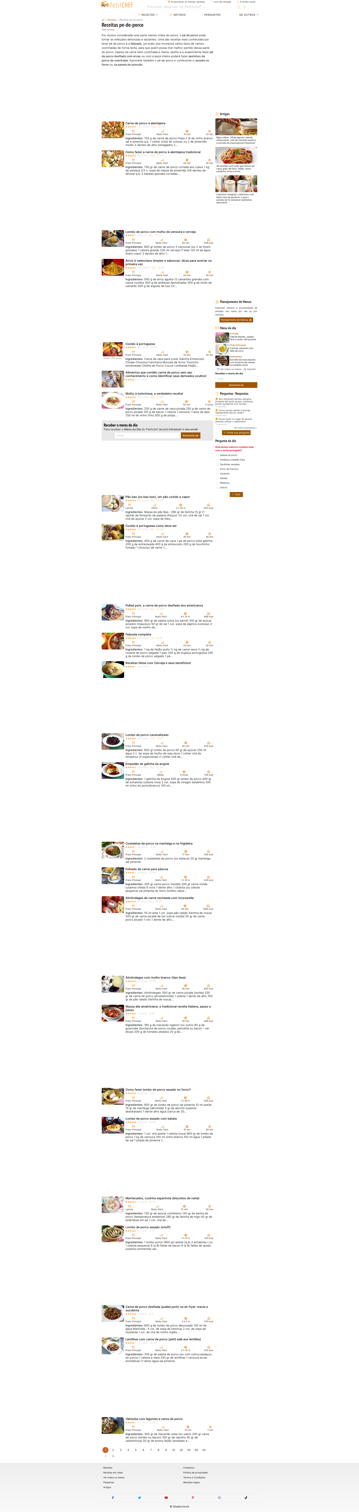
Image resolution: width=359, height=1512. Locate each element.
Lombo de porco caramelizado (147, 735)
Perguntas (212, 14)
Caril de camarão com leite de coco (241, 349)
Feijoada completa (138, 634)
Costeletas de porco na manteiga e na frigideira (159, 843)
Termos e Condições (194, 1477)
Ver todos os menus (230, 369)
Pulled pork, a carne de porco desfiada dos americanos (164, 605)
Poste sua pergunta (237, 432)
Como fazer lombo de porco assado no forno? (158, 1089)
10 (173, 1450)
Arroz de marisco (229, 469)
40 (196, 1450)
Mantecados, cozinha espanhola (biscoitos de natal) (162, 1198)
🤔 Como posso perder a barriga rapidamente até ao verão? (232, 411)
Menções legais (191, 1482)
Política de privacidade (195, 1472)
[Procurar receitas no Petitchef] (239, 7)
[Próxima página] (105, 1456)
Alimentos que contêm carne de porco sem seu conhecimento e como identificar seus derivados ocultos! (166, 374)
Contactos (188, 1467)
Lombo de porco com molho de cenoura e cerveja (161, 232)
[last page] (113, 1456)
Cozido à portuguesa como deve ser (151, 526)
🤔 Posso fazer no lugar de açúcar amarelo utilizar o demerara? (233, 420)
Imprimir (251, 369)
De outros (247, 14)
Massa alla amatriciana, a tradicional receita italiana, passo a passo (168, 1008)
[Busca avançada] (244, 7)
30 (189, 1450)
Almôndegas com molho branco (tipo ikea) (156, 977)
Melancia (224, 482)
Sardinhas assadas (230, 464)
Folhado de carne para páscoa (147, 869)
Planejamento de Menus (235, 319)
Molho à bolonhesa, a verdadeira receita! (154, 393)
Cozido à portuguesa (140, 344)
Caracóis (224, 473)
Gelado (224, 478)
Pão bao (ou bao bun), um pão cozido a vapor (158, 497)
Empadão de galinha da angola (147, 764)
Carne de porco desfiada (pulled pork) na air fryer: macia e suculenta (167, 1308)
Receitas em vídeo (113, 1472)
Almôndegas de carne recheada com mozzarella (160, 898)
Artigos (179, 14)
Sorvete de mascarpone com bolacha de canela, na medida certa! (242, 362)
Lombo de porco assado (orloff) (148, 1227)
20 (181, 1450)
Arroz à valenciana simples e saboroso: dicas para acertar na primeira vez (169, 262)
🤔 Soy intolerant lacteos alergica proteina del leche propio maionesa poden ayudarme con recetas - (234, 401)
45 (204, 1450)
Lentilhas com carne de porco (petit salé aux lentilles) (163, 1339)
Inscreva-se (191, 435)
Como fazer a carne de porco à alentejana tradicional (163, 152)
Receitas (148, 14)
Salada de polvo (228, 455)
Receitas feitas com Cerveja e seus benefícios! (158, 663)
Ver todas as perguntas (245, 428)
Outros (223, 487)
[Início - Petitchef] (103, 19)
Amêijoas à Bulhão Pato (232, 459)
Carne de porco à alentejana (145, 123)
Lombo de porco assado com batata (151, 1118)
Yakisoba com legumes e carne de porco (154, 1419)
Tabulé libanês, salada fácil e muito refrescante (243, 338)
